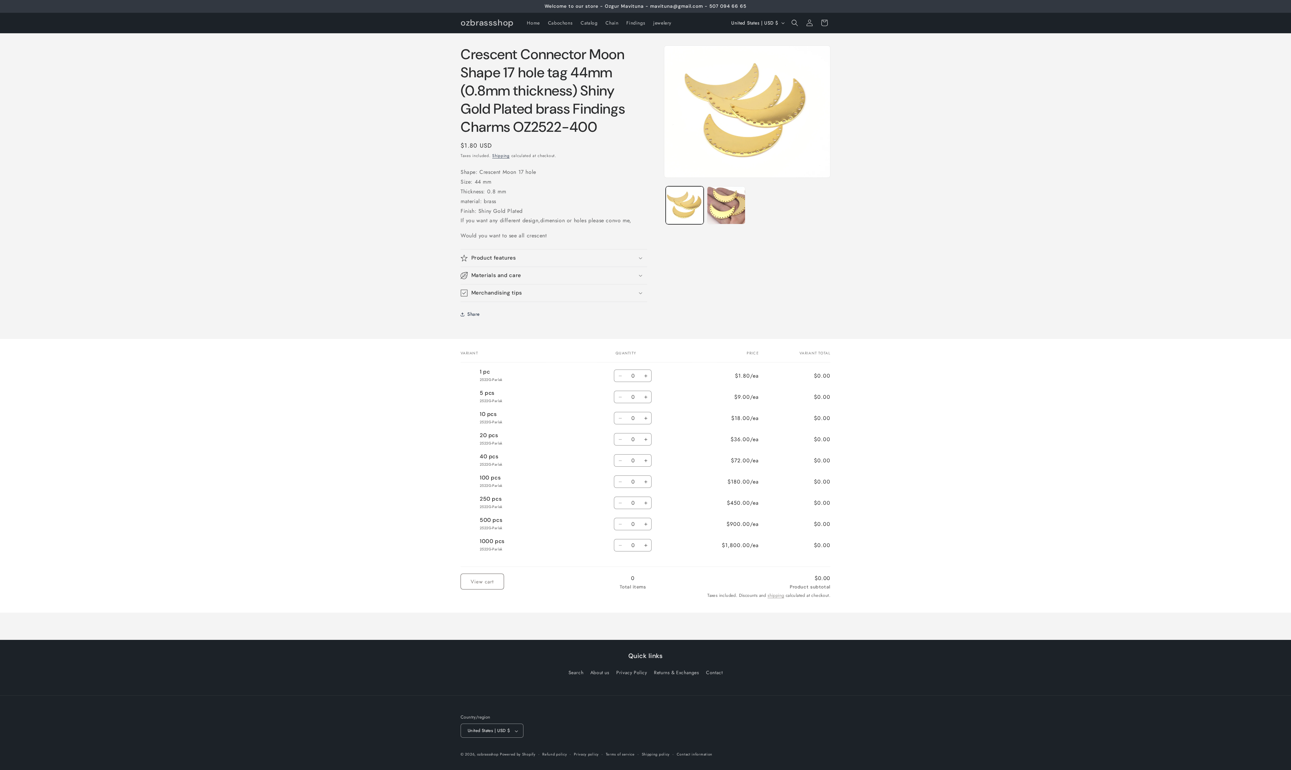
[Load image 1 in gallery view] (685, 205)
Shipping (501, 156)
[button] (794, 22)
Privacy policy (586, 754)
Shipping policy (656, 754)
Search (576, 672)
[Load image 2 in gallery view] (726, 205)
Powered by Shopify (518, 754)
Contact (714, 672)
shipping (776, 595)
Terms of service (620, 754)
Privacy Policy (631, 672)
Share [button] (473, 314)
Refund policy (554, 754)
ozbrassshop (488, 754)
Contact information (694, 754)
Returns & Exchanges (676, 672)
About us (600, 672)
